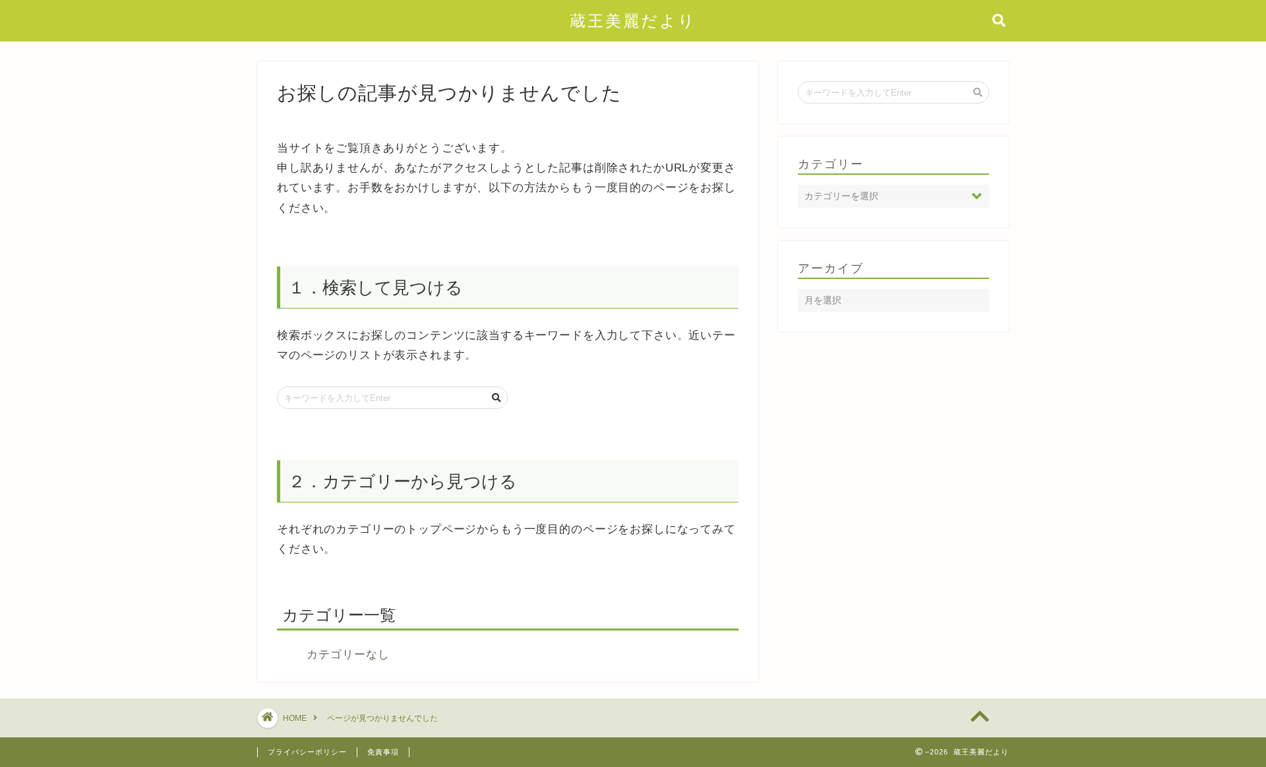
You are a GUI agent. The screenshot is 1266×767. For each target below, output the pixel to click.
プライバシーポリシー (307, 752)
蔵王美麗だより (633, 21)
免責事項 (383, 752)
